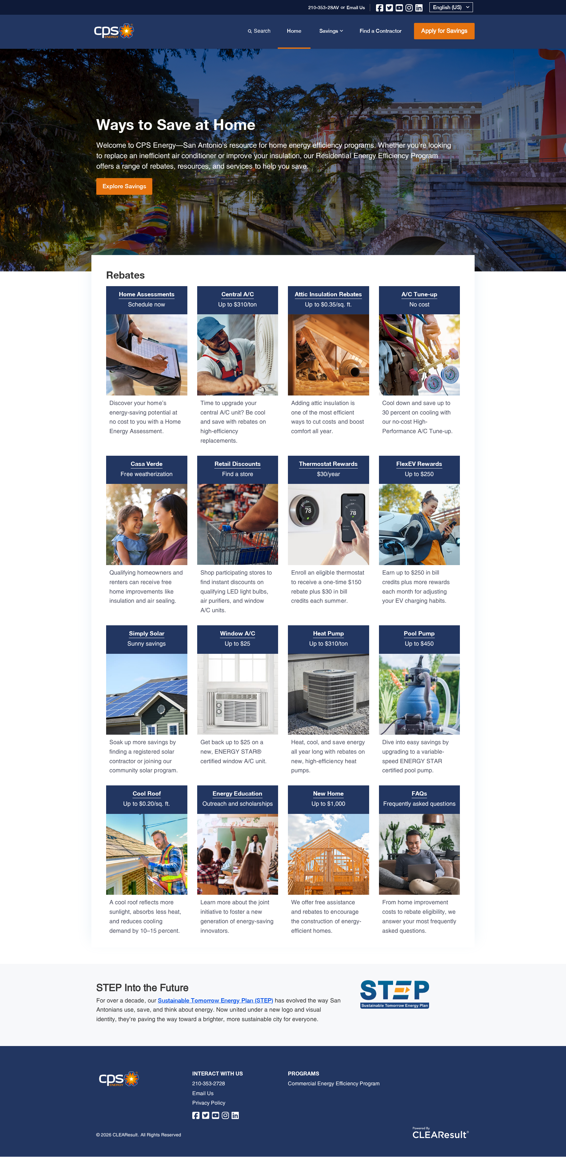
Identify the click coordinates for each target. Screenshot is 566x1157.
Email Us (203, 1093)
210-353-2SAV (323, 7)
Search (264, 30)
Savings (328, 31)
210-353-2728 (208, 1083)
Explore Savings (124, 186)
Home (294, 31)
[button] (451, 7)
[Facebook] (380, 5)
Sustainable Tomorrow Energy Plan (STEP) (215, 1000)
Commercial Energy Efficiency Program (334, 1083)
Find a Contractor (381, 31)
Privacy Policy (208, 1103)
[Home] (115, 30)
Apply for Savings (444, 31)
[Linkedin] (419, 5)
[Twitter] (389, 5)
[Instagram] (409, 5)
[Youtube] (399, 5)
